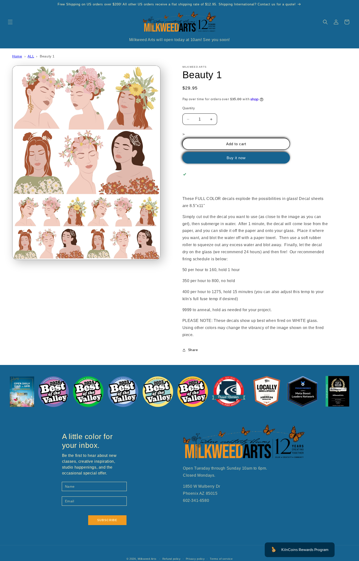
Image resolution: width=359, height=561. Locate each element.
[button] (10, 22)
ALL (31, 56)
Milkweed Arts (147, 558)
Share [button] (193, 350)
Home (17, 56)
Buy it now (236, 158)
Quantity (188, 108)
